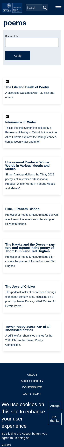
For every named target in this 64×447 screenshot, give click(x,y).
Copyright (32, 393)
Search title (11, 36)
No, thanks (54, 418)
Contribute (32, 387)
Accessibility (32, 381)
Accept (55, 405)
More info (6, 445)
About (32, 374)
